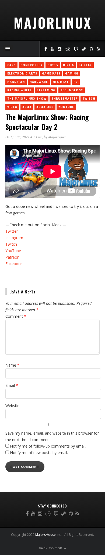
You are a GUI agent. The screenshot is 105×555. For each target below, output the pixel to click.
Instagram (14, 237)
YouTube (66, 107)
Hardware (39, 82)
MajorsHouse (45, 534)
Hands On (16, 82)
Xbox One (45, 107)
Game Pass (51, 73)
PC (76, 82)
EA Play (85, 65)
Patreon (12, 257)
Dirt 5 (52, 65)
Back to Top (51, 548)
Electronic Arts (22, 73)
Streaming (46, 90)
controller (31, 65)
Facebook (14, 263)
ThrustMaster (64, 98)
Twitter (11, 231)
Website (12, 405)
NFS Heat (61, 82)
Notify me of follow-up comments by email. (48, 446)
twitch (88, 98)
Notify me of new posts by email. (39, 452)
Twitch (11, 244)
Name (12, 365)
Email (11, 385)
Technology (71, 90)
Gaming (71, 73)
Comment (15, 316)
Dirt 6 (68, 65)
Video (12, 107)
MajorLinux (53, 22)
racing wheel (19, 90)
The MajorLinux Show (27, 98)
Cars (11, 65)
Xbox (27, 107)
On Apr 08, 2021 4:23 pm (23, 136)
